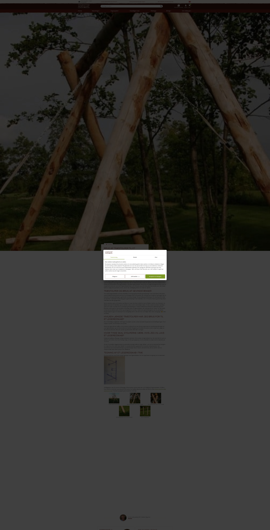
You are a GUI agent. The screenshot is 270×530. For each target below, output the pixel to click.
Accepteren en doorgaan (155, 276)
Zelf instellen (134, 276)
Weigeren (114, 276)
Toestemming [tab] (113, 257)
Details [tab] (135, 257)
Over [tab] (156, 257)
